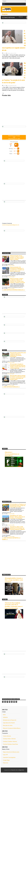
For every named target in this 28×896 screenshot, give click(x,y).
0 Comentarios (10, 265)
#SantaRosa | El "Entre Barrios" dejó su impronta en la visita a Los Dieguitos (17, 517)
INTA (4, 714)
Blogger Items (21, 770)
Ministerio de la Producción (9, 720)
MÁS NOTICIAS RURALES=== (12, 386)
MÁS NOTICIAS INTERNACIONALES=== (14, 290)
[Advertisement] (14, 110)
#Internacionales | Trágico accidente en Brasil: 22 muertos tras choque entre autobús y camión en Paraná (17, 280)
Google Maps (6, 760)
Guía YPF (5, 754)
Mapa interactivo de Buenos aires (11, 752)
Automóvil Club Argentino (9, 757)
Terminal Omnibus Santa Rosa (10, 744)
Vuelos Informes (7, 736)
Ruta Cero (5, 762)
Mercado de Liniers (7, 725)
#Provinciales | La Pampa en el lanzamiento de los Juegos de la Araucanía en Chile (18, 505)
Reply (4, 53)
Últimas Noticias (8, 17)
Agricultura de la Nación (9, 722)
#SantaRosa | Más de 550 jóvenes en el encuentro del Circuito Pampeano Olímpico (17, 528)
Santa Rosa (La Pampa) (14, 135)
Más (13, 265)
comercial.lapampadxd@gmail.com (10, 224)
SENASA (5, 717)
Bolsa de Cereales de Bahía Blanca (11, 728)
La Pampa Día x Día (13, 770)
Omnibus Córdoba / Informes (10, 741)
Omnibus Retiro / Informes (9, 738)
